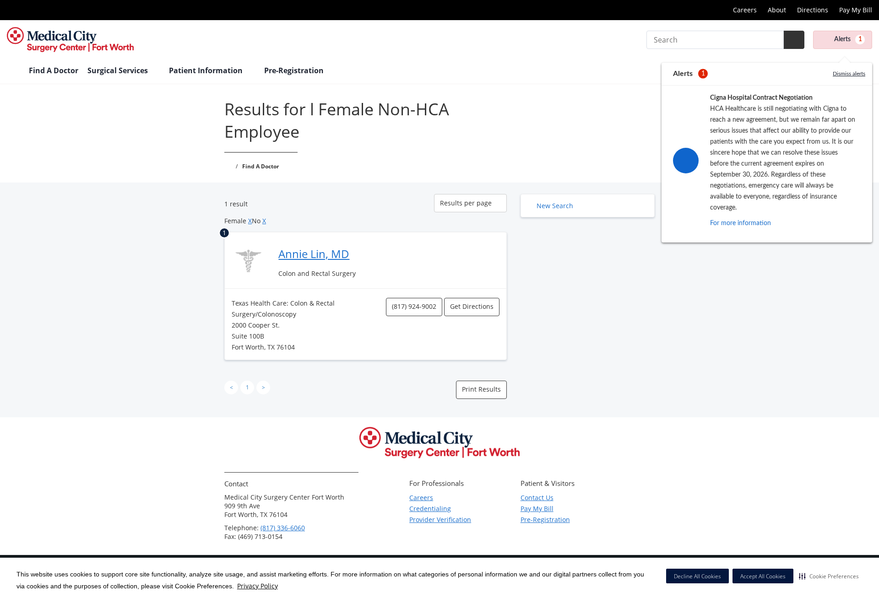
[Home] (13, 71)
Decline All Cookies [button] (697, 576)
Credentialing (430, 508)
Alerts (848, 39)
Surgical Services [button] (118, 70)
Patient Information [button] (206, 70)
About (777, 9)
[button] (829, 576)
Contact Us (537, 497)
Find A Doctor (53, 70)
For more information (740, 223)
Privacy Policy (257, 585)
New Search (555, 205)
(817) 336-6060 (282, 527)
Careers (745, 9)
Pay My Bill (855, 9)
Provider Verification (440, 519)
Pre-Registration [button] (295, 70)
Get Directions (472, 306)
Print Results (481, 389)
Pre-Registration (545, 519)
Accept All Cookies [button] (763, 576)
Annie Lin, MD (313, 253)
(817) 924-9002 (414, 306)
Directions (812, 9)
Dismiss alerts (849, 73)
